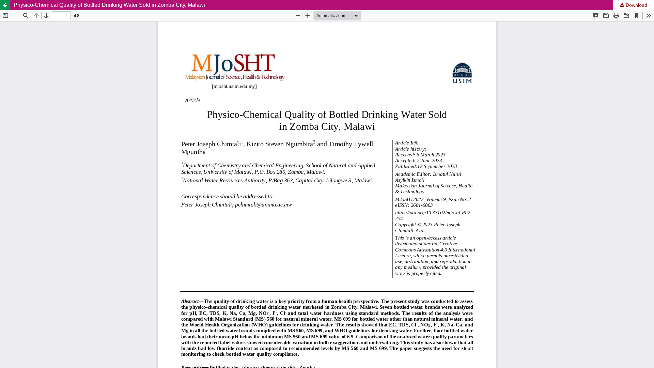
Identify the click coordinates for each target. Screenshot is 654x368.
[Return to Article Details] (5, 5)
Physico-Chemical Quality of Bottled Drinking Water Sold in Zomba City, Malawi (109, 5)
